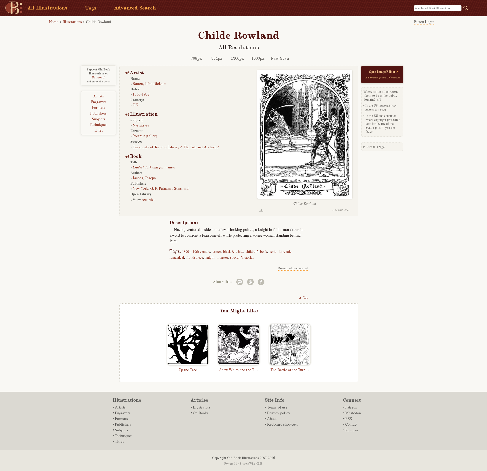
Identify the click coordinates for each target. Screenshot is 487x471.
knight (209, 257)
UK (135, 104)
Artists (98, 96)
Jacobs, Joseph (144, 177)
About (272, 418)
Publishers (98, 113)
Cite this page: (376, 147)
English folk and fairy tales (154, 166)
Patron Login (424, 21)
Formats (98, 107)
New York (140, 188)
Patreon (97, 77)
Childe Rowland (98, 21)
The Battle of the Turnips (290, 369)
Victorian (247, 257)
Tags (91, 8)
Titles (98, 130)
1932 (146, 94)
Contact (351, 424)
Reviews (351, 429)
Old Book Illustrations (243, 457)
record (147, 199)
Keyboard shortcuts (282, 424)
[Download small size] (261, 210)
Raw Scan (280, 58)
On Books (200, 412)
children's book (256, 251)
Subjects (98, 118)
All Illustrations (47, 8)
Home (54, 21)
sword (234, 257)
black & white (233, 251)
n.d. (187, 188)
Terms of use (277, 407)
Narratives (141, 125)
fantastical (176, 257)
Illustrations (72, 21)
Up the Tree (188, 369)
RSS (348, 418)
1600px (257, 58)
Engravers (98, 101)
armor (217, 251)
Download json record (293, 268)
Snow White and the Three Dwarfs (246, 369)
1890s (186, 251)
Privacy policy (278, 412)
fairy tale (285, 251)
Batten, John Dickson (149, 83)
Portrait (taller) (145, 135)
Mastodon (353, 412)
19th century (201, 251)
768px (196, 58)
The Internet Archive (200, 146)
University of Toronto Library (156, 146)
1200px (237, 58)
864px (216, 58)
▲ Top (303, 297)
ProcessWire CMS (251, 463)
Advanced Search (135, 8)
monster (222, 257)
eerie (273, 251)
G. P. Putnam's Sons (166, 188)
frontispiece (194, 257)
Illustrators (201, 407)
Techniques (98, 124)
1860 (136, 94)
